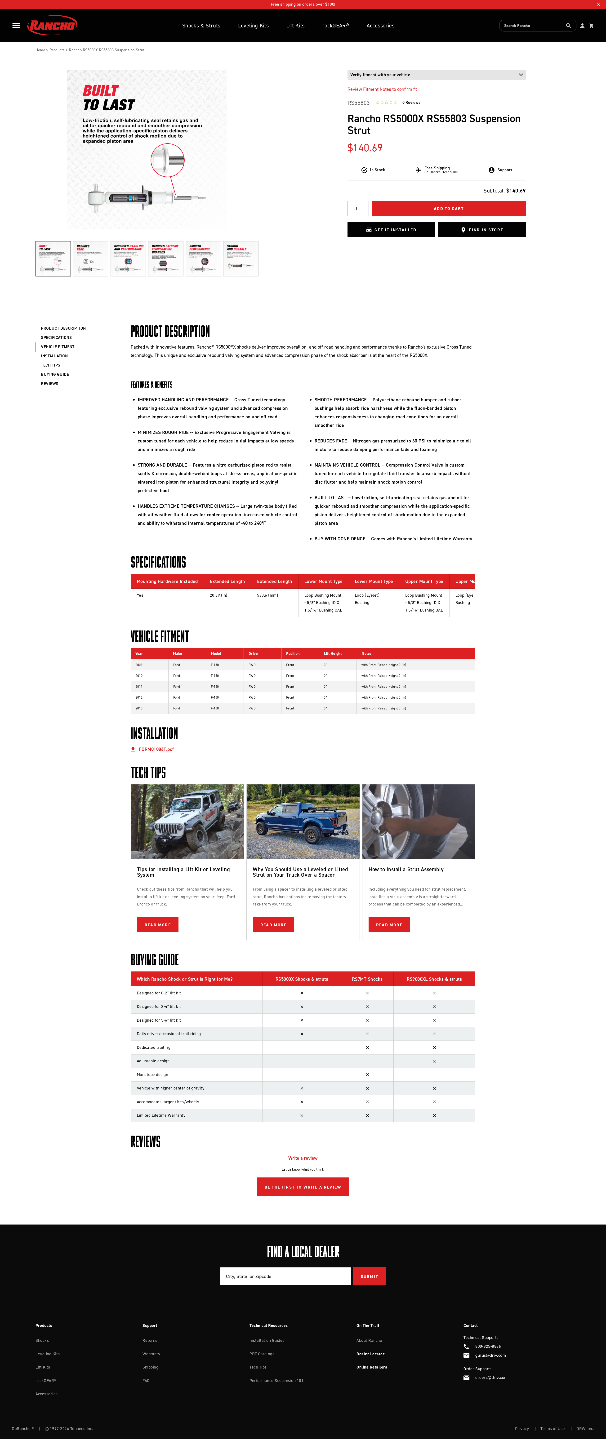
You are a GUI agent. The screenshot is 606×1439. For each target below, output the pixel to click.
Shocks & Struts (201, 25)
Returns (150, 1340)
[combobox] (538, 25)
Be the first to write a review (303, 1187)
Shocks (42, 1340)
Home (40, 50)
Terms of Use (552, 1428)
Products (57, 50)
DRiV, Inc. (585, 1428)
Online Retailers (371, 1367)
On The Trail (367, 1325)
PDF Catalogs (262, 1354)
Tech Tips (258, 1367)
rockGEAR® (335, 25)
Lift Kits (295, 25)
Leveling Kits (253, 25)
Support (150, 1325)
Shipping (150, 1367)
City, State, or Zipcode (249, 1276)
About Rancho (369, 1340)
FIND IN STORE (486, 230)
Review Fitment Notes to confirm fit (382, 89)
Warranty (151, 1354)
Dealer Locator (370, 1354)
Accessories (380, 25)
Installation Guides (267, 1340)
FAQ (146, 1380)
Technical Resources (269, 1325)
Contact (470, 1325)
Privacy (522, 1428)
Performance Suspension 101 (276, 1380)
